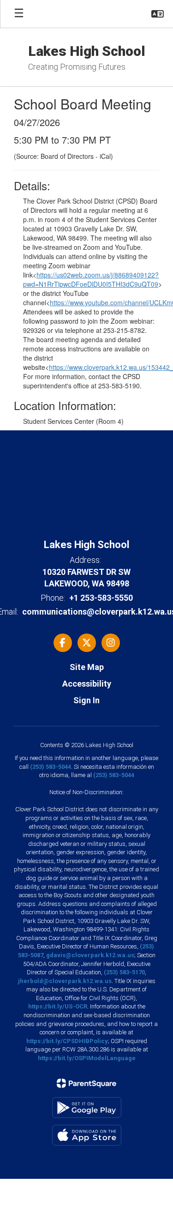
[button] (157, 14)
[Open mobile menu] (18, 14)
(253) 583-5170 (124, 972)
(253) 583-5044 (50, 766)
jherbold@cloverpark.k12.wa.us (65, 981)
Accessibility (86, 683)
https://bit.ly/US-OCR (57, 1006)
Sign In (86, 700)
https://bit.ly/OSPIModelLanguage (87, 1058)
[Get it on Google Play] (86, 1107)
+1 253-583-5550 (101, 598)
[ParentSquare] (86, 1083)
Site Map (87, 667)
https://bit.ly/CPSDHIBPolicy (67, 1041)
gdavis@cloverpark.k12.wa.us (90, 955)
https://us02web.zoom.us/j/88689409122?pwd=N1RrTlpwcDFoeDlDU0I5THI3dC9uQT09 (91, 279)
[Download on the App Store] (86, 1135)
